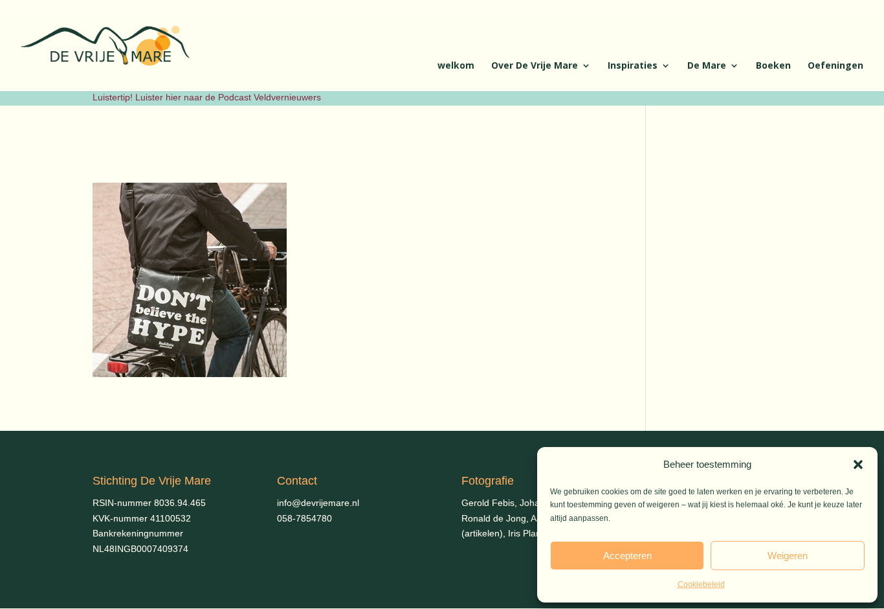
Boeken (773, 66)
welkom (455, 66)
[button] (858, 464)
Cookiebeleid (701, 584)
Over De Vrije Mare (534, 66)
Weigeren (788, 555)
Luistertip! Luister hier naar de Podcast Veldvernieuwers (207, 97)
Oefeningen (835, 66)
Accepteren (627, 555)
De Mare (706, 66)
